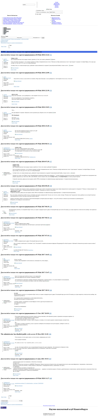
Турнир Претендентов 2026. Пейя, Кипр (12, 17)
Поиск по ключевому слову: (42, 12)
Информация (57, 4)
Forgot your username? (16, 39)
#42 (50, 254)
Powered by (45, 405)
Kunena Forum (51, 405)
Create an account (24, 39)
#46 (50, 334)
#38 (50, 186)
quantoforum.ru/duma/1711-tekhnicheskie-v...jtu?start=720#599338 (29, 383)
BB (4, 258)
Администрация (4, 40)
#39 (50, 206)
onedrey (5, 130)
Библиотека (56, 3)
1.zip (18, 117)
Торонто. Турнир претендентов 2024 (11, 21)
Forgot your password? (6, 39)
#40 (50, 218)
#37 (50, 161)
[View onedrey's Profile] (8, 131)
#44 (50, 290)
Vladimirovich (7, 147)
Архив (56, 2)
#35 (50, 126)
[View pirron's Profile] (7, 78)
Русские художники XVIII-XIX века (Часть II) (13, 22)
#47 (50, 359)
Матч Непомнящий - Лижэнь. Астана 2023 (13, 23)
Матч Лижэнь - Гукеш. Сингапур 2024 (12, 20)
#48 (50, 378)
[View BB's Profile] (7, 259)
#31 (50, 55)
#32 (50, 73)
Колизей (57, 7)
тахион (5, 59)
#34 (50, 107)
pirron (5, 76)
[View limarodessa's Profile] (8, 240)
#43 (50, 272)
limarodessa (6, 239)
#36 (50, 144)
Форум (56, 5)
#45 (50, 313)
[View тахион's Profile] (7, 61)
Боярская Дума (4, 41)
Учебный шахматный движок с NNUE (12, 18)
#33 (50, 90)
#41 (50, 235)
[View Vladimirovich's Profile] (9, 149)
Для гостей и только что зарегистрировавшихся (11, 42)
